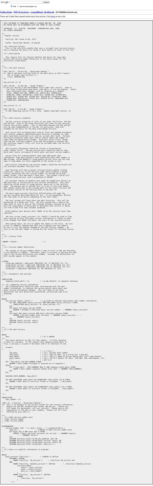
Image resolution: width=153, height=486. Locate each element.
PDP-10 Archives (21, 12)
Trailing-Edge (6, 12)
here (53, 17)
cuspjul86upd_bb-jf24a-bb (42, 12)
